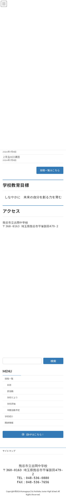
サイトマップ (9, 451)
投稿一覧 (9, 378)
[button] (33, 434)
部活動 (10, 391)
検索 (53, 361)
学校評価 (11, 404)
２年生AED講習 (11, 156)
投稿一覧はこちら (50, 170)
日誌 (9, 385)
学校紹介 (9, 416)
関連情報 (9, 423)
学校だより (12, 397)
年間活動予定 (13, 410)
